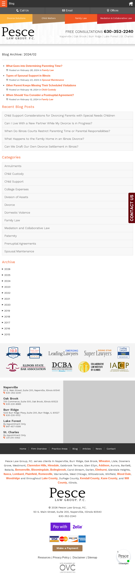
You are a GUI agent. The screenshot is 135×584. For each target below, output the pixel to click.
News (99, 448)
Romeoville (45, 474)
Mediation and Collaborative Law (27, 228)
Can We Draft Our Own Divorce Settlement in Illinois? (41, 146)
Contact (111, 448)
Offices (114, 10)
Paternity (10, 235)
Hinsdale (53, 465)
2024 (6, 281)
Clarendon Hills (36, 465)
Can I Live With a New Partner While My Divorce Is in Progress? (48, 123)
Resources (44, 557)
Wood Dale (124, 474)
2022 (6, 292)
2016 (6, 328)
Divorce (9, 204)
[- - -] (3, 3)
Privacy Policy (61, 557)
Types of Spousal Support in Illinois (28, 75)
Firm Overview (39, 448)
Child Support (14, 181)
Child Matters (49, 18)
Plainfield (31, 474)
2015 (6, 334)
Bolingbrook (58, 469)
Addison (104, 465)
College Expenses (16, 189)
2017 (6, 322)
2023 (6, 286)
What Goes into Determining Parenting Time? (34, 66)
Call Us (24, 10)
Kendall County (89, 478)
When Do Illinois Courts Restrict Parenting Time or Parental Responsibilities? (57, 131)
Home (23, 448)
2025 (6, 275)
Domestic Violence (17, 212)
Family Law (81, 18)
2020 (6, 304)
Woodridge (13, 478)
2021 (6, 298)
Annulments (12, 166)
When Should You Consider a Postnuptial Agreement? (40, 95)
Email (69, 10)
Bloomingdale (40, 469)
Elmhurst (101, 469)
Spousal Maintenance (53, 80)
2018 (6, 316)
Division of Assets (16, 197)
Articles (86, 448)
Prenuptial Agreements (20, 243)
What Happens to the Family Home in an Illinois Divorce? (44, 138)
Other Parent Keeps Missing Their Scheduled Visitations (41, 85)
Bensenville (22, 469)
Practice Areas (60, 448)
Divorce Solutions (16, 18)
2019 (6, 310)
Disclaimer (79, 557)
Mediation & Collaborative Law (116, 18)
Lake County (50, 478)
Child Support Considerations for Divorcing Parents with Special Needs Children (60, 115)
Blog (75, 448)
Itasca (7, 474)
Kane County (109, 478)
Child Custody (48, 89)
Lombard (18, 474)
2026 (6, 269)
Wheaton (104, 461)
